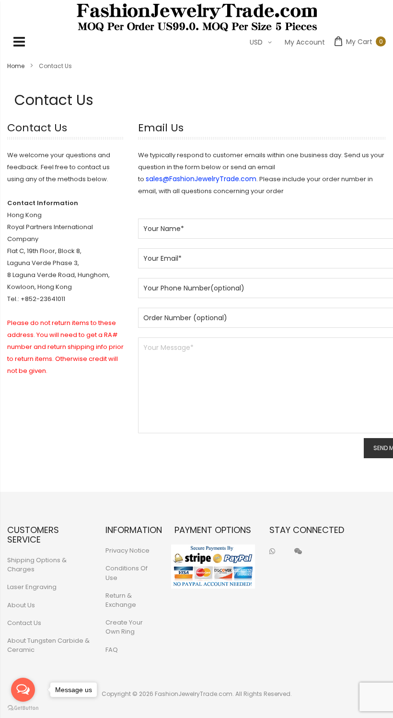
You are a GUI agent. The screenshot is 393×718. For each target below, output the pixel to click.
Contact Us (24, 622)
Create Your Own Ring (124, 627)
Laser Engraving (32, 586)
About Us (21, 605)
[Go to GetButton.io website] (23, 708)
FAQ (111, 649)
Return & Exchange (120, 600)
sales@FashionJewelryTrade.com (201, 179)
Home (16, 66)
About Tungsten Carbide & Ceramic (48, 645)
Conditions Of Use (126, 573)
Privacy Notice (127, 550)
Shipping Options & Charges (37, 565)
